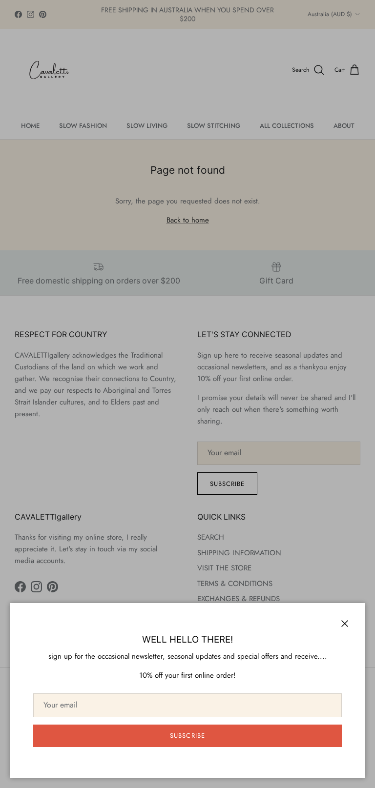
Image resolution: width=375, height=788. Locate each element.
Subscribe (187, 735)
